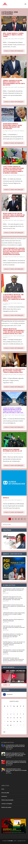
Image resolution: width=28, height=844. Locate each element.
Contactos (4, 796)
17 (7, 721)
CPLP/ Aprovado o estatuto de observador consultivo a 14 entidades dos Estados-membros (14, 651)
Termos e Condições (6, 803)
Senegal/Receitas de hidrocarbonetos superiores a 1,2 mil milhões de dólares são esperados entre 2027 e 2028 (13, 331)
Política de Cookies (6, 807)
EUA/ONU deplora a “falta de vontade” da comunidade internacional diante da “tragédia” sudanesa (14, 643)
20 (17, 721)
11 (10, 717)
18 (10, 721)
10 (7, 717)
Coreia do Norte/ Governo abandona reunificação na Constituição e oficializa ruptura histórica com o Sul (13, 410)
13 (17, 717)
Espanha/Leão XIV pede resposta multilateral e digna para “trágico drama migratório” (14, 370)
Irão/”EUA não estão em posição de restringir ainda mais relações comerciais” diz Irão (14, 627)
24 (7, 725)
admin (6, 415)
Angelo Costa (7, 38)
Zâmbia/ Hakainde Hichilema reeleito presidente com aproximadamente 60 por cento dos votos (14, 83)
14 (20, 717)
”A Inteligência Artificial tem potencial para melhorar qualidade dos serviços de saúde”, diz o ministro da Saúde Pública (14, 298)
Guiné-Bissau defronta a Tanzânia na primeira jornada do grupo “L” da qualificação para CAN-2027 (13, 635)
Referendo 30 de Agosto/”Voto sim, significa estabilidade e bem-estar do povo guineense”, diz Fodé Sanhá (12, 598)
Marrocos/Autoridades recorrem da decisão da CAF (12, 450)
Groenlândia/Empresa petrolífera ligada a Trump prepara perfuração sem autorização (12, 126)
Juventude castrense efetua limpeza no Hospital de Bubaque (13, 620)
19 (14, 721)
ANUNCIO (6, 498)
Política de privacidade (7, 800)
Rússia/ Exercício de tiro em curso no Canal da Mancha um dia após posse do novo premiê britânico (14, 216)
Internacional (19, 335)
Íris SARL (11, 840)
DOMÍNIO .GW (6, 685)
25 (10, 725)
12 (14, 717)
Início (2, 789)
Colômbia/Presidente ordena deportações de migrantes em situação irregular (14, 613)
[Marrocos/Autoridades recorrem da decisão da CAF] (14, 439)
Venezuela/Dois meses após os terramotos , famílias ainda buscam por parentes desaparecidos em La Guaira (13, 659)
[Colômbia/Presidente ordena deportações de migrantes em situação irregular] (3, 770)
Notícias (16, 415)
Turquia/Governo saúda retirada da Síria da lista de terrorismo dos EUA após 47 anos (13, 590)
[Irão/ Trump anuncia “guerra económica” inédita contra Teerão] (14, 23)
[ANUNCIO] (14, 483)
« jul (4, 732)
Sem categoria (21, 38)
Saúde (18, 303)
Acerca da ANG (5, 792)
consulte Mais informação (13, 51)
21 (20, 721)
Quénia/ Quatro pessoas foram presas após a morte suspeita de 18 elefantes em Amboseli (14, 606)
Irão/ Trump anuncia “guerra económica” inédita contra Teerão (13, 34)
